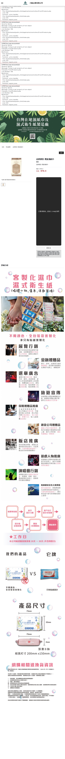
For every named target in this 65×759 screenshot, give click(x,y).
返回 (61, 152)
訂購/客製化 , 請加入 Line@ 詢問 (48, 211)
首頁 (3, 147)
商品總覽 (8, 147)
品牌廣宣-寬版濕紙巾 (18, 147)
